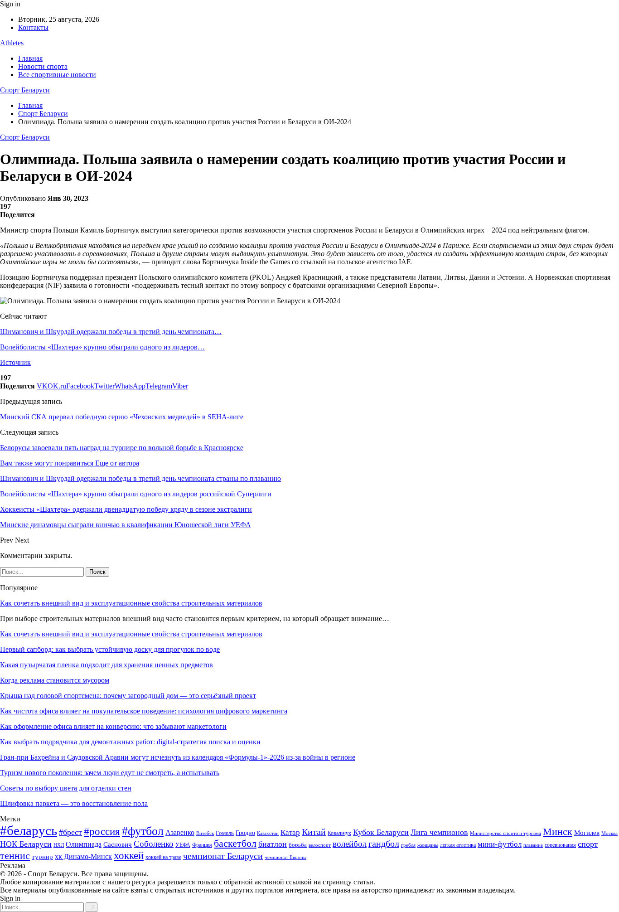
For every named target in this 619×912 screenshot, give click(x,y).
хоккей (129, 855)
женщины (427, 845)
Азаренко (179, 832)
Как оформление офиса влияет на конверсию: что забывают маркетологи (113, 726)
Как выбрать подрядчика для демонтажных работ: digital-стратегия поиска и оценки (130, 742)
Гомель (225, 833)
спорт (588, 844)
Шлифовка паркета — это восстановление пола (74, 803)
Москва (609, 833)
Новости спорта (43, 66)
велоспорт (320, 845)
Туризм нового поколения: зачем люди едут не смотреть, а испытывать (109, 772)
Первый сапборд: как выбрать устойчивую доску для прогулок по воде (110, 649)
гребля (408, 845)
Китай (314, 832)
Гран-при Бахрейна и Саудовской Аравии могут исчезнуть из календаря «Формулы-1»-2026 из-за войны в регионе (177, 757)
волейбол (350, 844)
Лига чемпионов (439, 832)
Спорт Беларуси (25, 90)
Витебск (205, 833)
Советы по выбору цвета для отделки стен (65, 788)
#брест (70, 832)
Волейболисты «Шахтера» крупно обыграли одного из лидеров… (102, 347)
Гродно (245, 833)
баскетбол (235, 843)
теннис (15, 855)
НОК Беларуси (26, 844)
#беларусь (28, 830)
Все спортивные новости (57, 74)
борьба (298, 844)
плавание (533, 845)
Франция (202, 845)
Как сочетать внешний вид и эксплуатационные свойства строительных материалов (131, 603)
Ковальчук (339, 833)
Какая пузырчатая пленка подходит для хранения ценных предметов (106, 665)
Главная (30, 58)
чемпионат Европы (285, 857)
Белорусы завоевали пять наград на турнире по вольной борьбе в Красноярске (121, 447)
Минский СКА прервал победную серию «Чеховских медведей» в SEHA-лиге (121, 417)
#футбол (143, 831)
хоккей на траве (163, 857)
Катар (290, 832)
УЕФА (182, 845)
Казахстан (268, 833)
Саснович (117, 844)
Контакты (33, 27)
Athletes (12, 43)
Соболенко (154, 844)
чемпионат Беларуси (223, 856)
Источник (15, 362)
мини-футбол (500, 844)
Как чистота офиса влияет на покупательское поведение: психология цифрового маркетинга (143, 711)
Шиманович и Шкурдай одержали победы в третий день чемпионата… (111, 331)
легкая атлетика (458, 845)
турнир (42, 856)
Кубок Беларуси (381, 832)
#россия (102, 831)
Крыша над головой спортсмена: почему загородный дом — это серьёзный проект (128, 695)
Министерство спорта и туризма (505, 833)
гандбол (383, 844)
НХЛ (58, 845)
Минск (557, 831)
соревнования (560, 845)
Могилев (587, 832)
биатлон (272, 844)
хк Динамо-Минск (83, 856)
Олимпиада (84, 844)
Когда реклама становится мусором (54, 680)
